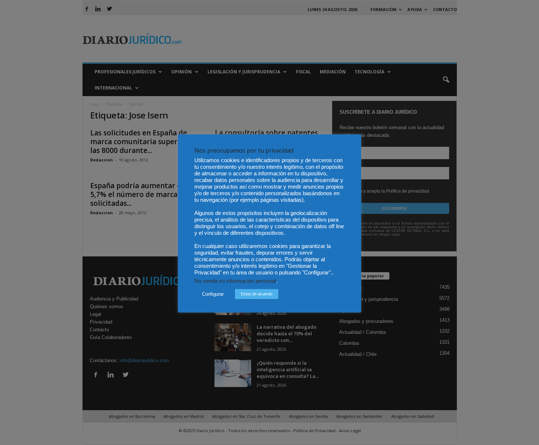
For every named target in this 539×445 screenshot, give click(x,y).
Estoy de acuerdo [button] (256, 294)
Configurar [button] (213, 294)
